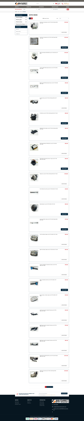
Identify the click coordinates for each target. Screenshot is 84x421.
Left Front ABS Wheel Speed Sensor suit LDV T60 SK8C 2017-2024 (49, 68)
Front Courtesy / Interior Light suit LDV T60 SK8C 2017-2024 (49, 295)
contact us (60, 0)
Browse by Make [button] (55, 6)
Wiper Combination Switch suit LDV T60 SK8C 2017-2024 (48, 280)
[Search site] (53, 4)
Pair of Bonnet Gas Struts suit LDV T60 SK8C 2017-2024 (49, 188)
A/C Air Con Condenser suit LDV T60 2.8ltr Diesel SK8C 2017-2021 (48, 38)
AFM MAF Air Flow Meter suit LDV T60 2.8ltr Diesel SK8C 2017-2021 (49, 129)
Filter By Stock (19, 21)
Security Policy (42, 405)
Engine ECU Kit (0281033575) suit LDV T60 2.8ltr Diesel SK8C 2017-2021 (49, 356)
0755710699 (66, 3)
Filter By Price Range (20, 24)
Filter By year (19, 19)
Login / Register (66, 0)
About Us (16, 6)
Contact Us (28, 6)
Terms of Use (42, 401)
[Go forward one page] (52, 387)
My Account (17, 401)
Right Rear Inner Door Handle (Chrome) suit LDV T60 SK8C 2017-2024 (48, 325)
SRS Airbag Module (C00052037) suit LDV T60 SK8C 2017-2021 (48, 144)
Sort (57, 18)
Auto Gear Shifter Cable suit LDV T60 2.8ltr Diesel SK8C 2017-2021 (49, 219)
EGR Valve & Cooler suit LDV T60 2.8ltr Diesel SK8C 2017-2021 (48, 371)
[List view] (32, 18)
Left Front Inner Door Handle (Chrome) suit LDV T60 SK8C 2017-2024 (48, 310)
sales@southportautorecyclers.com (59, 406)
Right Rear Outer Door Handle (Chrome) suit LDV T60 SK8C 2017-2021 (48, 341)
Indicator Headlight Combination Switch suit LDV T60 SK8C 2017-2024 (48, 265)
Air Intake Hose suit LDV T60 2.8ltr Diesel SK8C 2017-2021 (48, 98)
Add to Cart (64, 47)
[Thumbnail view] (30, 18)
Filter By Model (19, 17)
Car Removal (41, 6)
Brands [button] (67, 6)
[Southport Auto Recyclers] (21, 3)
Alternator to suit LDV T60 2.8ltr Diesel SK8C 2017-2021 (49, 173)
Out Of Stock (64, 32)
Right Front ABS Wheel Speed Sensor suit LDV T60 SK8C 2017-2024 (49, 83)
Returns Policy (18, 31)
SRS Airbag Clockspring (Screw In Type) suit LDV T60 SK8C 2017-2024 (48, 159)
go (67, 9)
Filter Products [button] (19, 15)
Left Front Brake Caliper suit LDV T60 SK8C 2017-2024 (48, 234)
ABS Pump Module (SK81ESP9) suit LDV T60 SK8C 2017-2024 (49, 53)
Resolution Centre (18, 404)
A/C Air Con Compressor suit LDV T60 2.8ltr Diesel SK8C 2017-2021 (49, 22)
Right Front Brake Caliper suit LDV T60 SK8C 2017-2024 (49, 249)
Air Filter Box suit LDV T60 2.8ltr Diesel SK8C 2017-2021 (49, 113)
